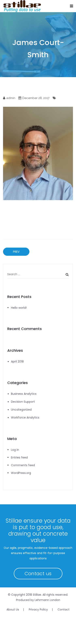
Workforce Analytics (25, 417)
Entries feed (19, 457)
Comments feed (23, 465)
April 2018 (17, 361)
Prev (16, 252)
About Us (12, 609)
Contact (64, 609)
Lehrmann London (47, 600)
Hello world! (19, 308)
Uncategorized (21, 410)
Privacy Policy (38, 609)
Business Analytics (23, 394)
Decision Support (23, 402)
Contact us (38, 573)
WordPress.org (21, 473)
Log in (15, 450)
